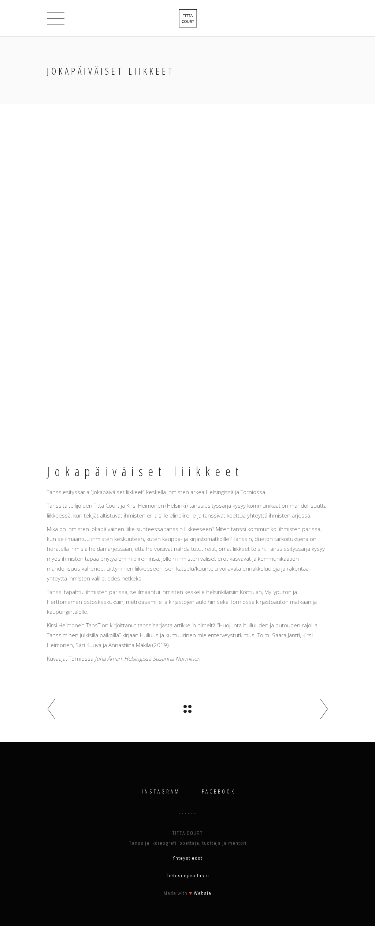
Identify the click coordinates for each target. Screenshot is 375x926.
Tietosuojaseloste (187, 875)
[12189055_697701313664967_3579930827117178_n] (112, 402)
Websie (202, 893)
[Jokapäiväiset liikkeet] (112, 162)
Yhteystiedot (187, 858)
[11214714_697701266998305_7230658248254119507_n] (112, 429)
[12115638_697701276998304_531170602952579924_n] (112, 349)
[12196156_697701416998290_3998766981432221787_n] (112, 376)
